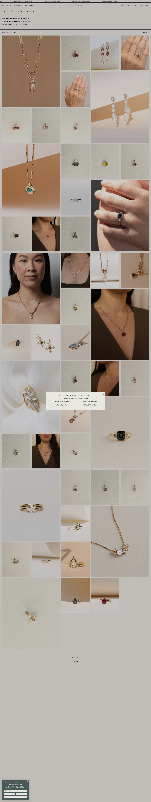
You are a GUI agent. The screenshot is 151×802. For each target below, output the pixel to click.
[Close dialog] (27, 781)
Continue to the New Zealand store (61, 401)
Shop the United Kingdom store (89, 401)
